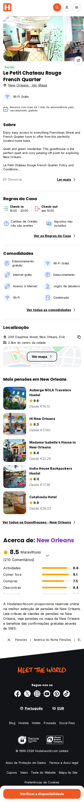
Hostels (24, 723)
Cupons (12, 772)
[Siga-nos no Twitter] (27, 693)
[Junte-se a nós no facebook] (17, 693)
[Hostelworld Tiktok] (66, 693)
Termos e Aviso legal (63, 762)
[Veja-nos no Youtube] (47, 693)
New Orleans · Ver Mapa (27, 85)
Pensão (9, 67)
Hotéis (36, 723)
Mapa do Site (68, 772)
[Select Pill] (57, 7)
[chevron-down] (47, 555)
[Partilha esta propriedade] (78, 60)
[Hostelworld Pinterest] (56, 693)
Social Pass (67, 723)
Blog (12, 723)
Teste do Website (43, 772)
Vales (24, 772)
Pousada (50, 723)
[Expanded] (9, 640)
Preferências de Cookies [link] (42, 782)
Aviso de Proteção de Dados (26, 762)
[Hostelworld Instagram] (37, 693)
